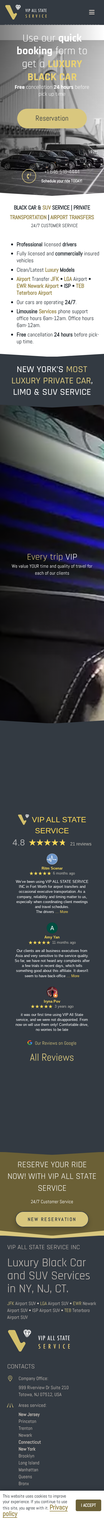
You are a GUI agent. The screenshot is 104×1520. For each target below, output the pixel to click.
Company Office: (33, 1378)
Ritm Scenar (52, 868)
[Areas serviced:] (13, 1405)
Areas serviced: (33, 1405)
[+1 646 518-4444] (31, 176)
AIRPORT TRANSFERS (72, 217)
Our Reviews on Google (55, 1043)
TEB (67, 1310)
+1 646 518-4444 (62, 171)
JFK (10, 1303)
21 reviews (81, 844)
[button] (91, 12)
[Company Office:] (13, 1378)
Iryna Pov (52, 1001)
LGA (43, 1303)
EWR (77, 1303)
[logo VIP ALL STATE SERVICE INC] (26, 12)
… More (61, 912)
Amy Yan (52, 937)
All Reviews (52, 1057)
